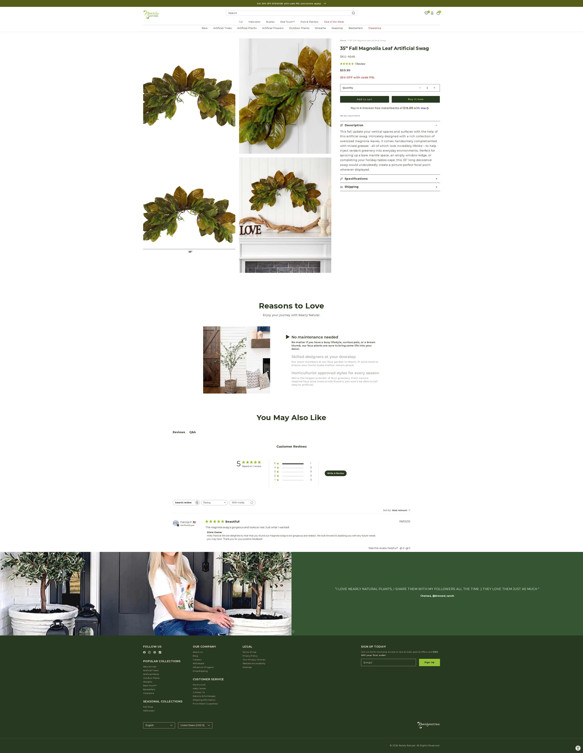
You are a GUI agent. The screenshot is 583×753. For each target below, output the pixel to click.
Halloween (255, 22)
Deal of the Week (334, 22)
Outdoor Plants (299, 28)
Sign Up (429, 662)
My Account (199, 684)
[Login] (432, 13)
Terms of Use (249, 652)
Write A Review (335, 473)
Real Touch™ (287, 22)
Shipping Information (204, 700)
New (205, 28)
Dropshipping (200, 671)
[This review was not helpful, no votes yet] (407, 548)
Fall (241, 22)
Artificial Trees (222, 28)
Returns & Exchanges (204, 696)
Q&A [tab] (192, 432)
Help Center (199, 688)
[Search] (353, 13)
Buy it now (416, 99)
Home (343, 40)
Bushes (270, 22)
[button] (390, 125)
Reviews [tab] (179, 432)
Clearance (374, 28)
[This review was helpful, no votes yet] (401, 548)
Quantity (348, 87)
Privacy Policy (250, 656)
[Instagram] (150, 652)
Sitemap (247, 667)
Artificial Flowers (272, 28)
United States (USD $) (193, 725)
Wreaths (320, 28)
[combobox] (291, 13)
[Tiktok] (160, 652)
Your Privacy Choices (254, 659)
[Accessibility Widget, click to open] (578, 748)
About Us (198, 652)
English (150, 725)
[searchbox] (183, 502)
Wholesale (198, 663)
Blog (195, 656)
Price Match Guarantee (205, 703)
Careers (197, 659)
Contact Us (199, 692)
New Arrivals (149, 666)
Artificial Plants (247, 28)
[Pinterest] (155, 652)
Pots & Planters (309, 22)
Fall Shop (148, 707)
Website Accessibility (254, 663)
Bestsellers (356, 28)
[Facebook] (145, 652)
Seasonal (337, 28)
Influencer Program (203, 667)
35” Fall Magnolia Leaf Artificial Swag (367, 40)
